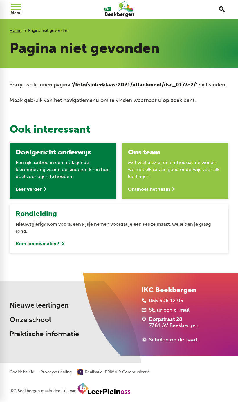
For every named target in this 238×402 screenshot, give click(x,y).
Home (15, 30)
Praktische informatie (44, 334)
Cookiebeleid (22, 372)
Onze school (30, 319)
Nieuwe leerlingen (39, 305)
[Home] (119, 9)
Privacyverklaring (56, 372)
